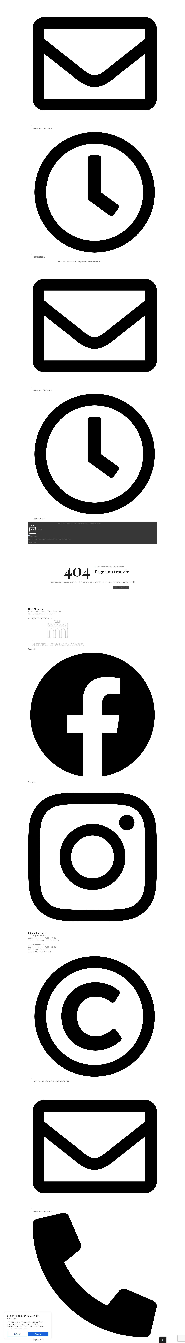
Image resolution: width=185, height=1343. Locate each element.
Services (45, 539)
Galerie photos (53, 539)
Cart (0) (39, 529)
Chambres (37, 539)
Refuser (17, 1334)
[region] (27, 1325)
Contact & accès (65, 539)
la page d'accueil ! (126, 582)
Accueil (30, 539)
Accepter (38, 1334)
